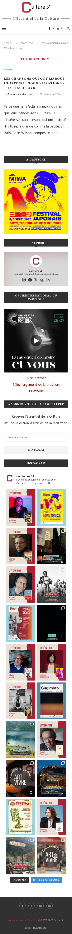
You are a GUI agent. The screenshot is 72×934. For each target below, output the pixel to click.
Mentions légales (17, 920)
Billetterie (36, 391)
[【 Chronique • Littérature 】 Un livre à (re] (51, 739)
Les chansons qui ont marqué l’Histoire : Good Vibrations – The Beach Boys (34, 83)
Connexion (33, 920)
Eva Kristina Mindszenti (21, 94)
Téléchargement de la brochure (36, 385)
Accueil (8, 43)
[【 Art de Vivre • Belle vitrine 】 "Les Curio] (51, 855)
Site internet (36, 378)
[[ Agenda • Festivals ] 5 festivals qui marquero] (51, 623)
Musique (8, 70)
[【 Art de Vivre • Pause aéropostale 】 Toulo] (20, 778)
